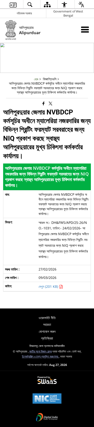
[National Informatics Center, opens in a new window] (47, 399)
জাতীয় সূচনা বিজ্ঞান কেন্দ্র (40, 351)
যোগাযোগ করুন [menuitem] (47, 331)
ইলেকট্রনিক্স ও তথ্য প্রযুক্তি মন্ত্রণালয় (40, 356)
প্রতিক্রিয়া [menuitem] (47, 338)
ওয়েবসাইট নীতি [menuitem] (47, 317)
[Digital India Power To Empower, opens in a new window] (47, 417)
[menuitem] (13, 4)
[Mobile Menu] (85, 29)
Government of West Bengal (68, 13)
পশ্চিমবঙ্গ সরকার (24, 13)
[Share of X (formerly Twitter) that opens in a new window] (50, 103)
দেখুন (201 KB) (49, 286)
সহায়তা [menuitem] (47, 324)
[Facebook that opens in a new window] (43, 103)
